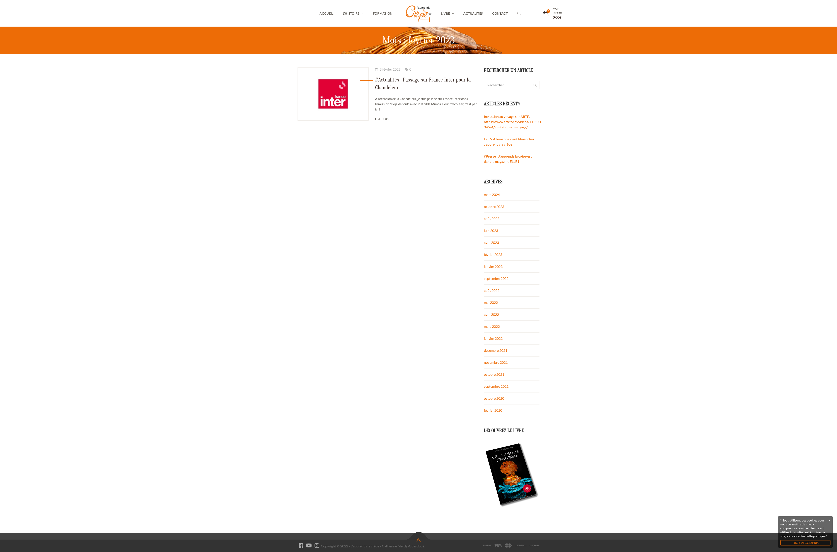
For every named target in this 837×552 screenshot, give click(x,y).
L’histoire (351, 13)
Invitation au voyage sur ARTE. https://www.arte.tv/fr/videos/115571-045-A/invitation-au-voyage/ (513, 121)
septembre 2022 (496, 278)
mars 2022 (492, 326)
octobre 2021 (494, 374)
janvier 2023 (493, 266)
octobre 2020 (494, 398)
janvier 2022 (493, 338)
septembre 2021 (496, 386)
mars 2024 (492, 194)
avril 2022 (491, 314)
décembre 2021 (495, 350)
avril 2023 (491, 242)
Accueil (326, 13)
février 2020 (493, 410)
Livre (445, 13)
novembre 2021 (496, 362)
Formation (383, 13)
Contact (500, 13)
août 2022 (491, 290)
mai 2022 (491, 302)
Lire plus (381, 119)
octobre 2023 (494, 206)
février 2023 (493, 254)
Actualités (473, 13)
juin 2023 (491, 230)
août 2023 (491, 218)
